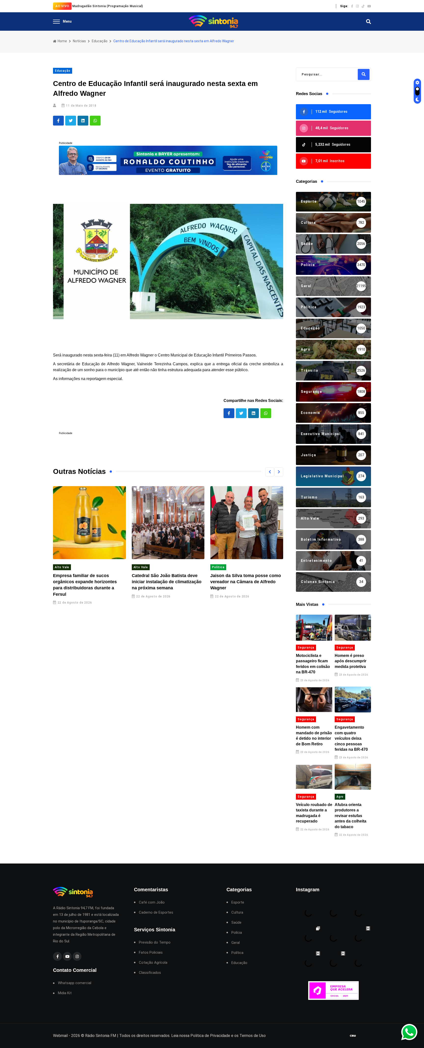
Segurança (306, 647)
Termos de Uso (252, 1035)
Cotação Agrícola (153, 962)
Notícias (79, 41)
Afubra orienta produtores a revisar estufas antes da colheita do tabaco (350, 816)
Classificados (150, 973)
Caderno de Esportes (156, 912)
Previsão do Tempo (155, 942)
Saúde (236, 922)
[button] (269, 471)
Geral (235, 943)
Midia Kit (65, 993)
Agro (340, 796)
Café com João (152, 902)
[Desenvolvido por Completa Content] (353, 1036)
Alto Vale (62, 567)
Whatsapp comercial (74, 983)
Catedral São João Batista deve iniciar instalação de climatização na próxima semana (166, 581)
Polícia (236, 933)
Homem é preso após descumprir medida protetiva (350, 661)
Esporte (237, 902)
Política (218, 567)
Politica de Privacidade (210, 1035)
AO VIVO (62, 6)
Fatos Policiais (151, 952)
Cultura (237, 912)
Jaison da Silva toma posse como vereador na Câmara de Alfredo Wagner (245, 581)
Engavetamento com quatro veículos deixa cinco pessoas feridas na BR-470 (351, 738)
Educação (99, 41)
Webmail (60, 1035)
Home (62, 41)
